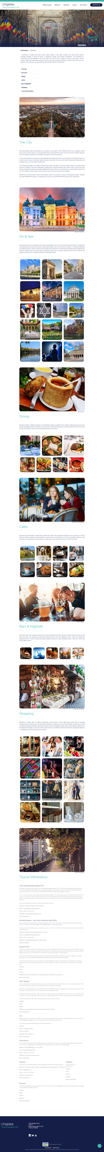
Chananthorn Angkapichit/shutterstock (28, 577)
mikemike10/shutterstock (79, 137)
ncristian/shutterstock (82, 45)
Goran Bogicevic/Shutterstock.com (78, 757)
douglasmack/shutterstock (35, 757)
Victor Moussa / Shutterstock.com (56, 280)
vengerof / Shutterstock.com (27, 659)
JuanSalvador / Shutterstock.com (29, 472)
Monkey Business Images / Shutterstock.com (76, 801)
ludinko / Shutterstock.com (46, 561)
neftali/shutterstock (47, 318)
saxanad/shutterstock (58, 340)
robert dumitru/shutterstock (30, 318)
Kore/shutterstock (81, 340)
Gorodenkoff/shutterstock (57, 362)
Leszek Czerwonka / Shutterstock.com (64, 659)
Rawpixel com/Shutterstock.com (56, 801)
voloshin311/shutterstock (46, 577)
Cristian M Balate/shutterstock (78, 709)
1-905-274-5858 (33, 1128)
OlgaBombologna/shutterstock (78, 577)
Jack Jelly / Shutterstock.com (35, 456)
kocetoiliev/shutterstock (80, 472)
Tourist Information (27, 91)
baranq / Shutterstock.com (63, 561)
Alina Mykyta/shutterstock (35, 362)
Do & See (24, 73)
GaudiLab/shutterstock (80, 561)
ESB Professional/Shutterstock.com (56, 757)
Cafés (23, 80)
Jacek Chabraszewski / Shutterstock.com (44, 472)
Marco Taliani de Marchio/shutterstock (77, 280)
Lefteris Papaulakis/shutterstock (78, 362)
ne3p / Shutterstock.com (79, 456)
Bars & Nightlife (26, 84)
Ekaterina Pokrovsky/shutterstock (78, 522)
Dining (23, 76)
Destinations (24, 50)
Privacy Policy (48, 1147)
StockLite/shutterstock (58, 779)
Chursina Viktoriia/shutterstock (34, 340)
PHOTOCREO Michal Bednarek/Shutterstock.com (36, 659)
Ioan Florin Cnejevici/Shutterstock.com (33, 779)
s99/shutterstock (81, 411)
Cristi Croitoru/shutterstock (79, 779)
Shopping (24, 87)
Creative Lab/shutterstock (79, 872)
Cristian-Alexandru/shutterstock (29, 561)
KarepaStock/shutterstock (63, 472)
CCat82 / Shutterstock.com (35, 280)
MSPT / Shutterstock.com (35, 801)
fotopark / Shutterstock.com (57, 456)
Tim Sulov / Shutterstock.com (53, 659)
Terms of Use (56, 1147)
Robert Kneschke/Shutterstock (78, 659)
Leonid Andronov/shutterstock (78, 318)
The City (23, 69)
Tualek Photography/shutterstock (62, 577)
